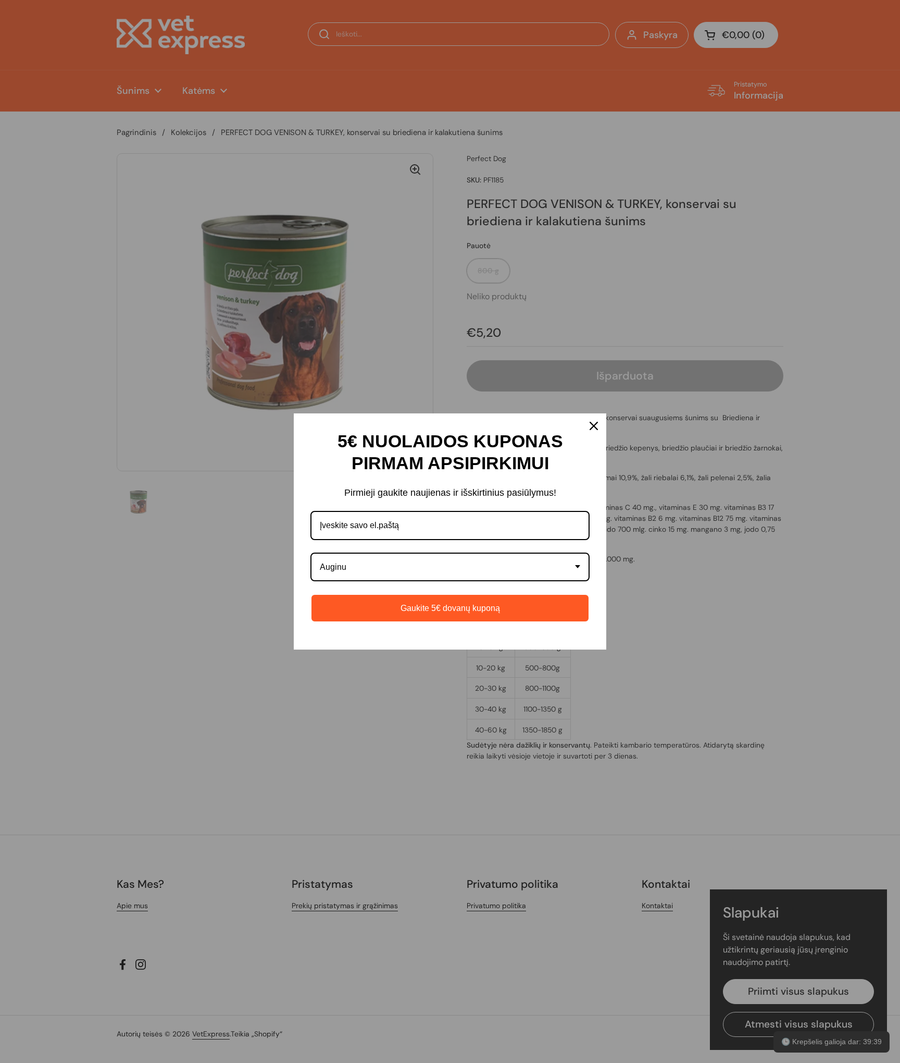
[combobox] (450, 567)
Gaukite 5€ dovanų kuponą (450, 608)
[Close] (593, 425)
